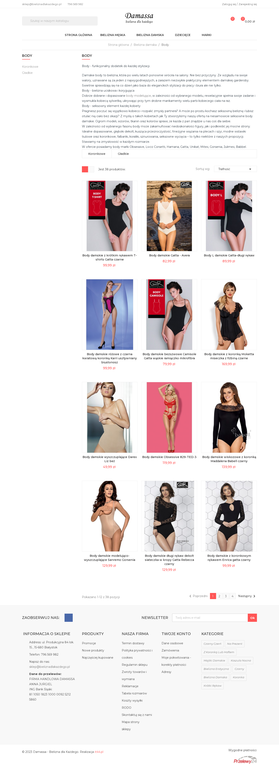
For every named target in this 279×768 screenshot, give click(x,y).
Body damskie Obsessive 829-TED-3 (169, 457)
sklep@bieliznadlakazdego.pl (49, 667)
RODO (126, 708)
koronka (238, 677)
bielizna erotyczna (216, 668)
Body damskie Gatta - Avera (169, 255)
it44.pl (99, 752)
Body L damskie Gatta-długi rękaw (229, 255)
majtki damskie (214, 660)
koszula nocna (241, 660)
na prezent (234, 643)
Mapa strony (131, 722)
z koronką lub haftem (219, 652)
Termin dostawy (133, 643)
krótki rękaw (212, 685)
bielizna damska (215, 677)
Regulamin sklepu (134, 665)
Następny (247, 596)
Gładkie (27, 73)
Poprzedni (198, 596)
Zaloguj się (229, 4)
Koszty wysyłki (132, 700)
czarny (239, 668)
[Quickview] (131, 217)
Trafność (235, 169)
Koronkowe (30, 66)
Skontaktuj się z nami (137, 715)
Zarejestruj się (248, 4)
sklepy (126, 729)
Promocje (89, 643)
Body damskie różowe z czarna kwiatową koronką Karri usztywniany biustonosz (109, 358)
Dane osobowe (172, 643)
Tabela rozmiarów (134, 693)
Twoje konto (176, 634)
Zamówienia (170, 650)
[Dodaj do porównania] (131, 245)
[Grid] (85, 169)
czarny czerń (212, 643)
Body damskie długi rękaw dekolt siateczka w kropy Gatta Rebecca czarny (169, 560)
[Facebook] (69, 618)
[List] (91, 169)
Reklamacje (130, 686)
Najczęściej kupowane (97, 657)
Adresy (166, 672)
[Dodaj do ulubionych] (131, 236)
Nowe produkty (93, 650)
